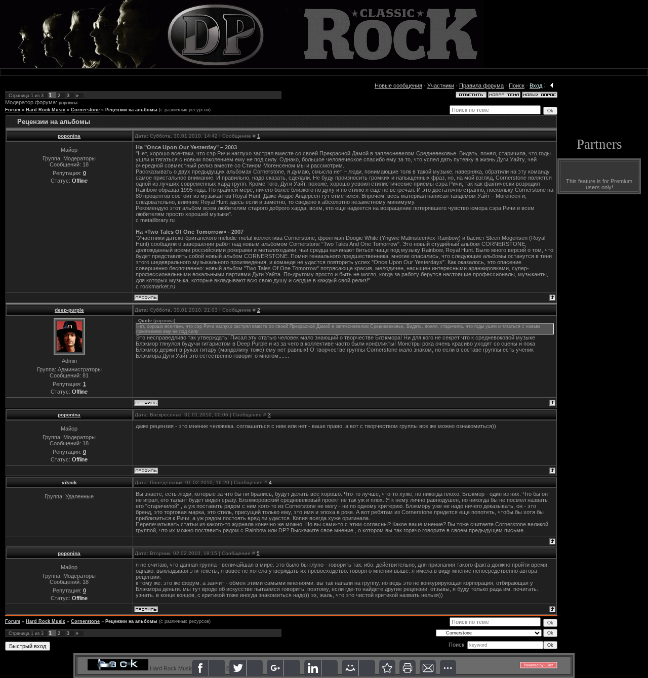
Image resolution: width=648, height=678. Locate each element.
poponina (68, 102)
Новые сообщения (398, 85)
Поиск (516, 85)
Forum (12, 109)
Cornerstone (85, 109)
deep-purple (69, 310)
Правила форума (481, 85)
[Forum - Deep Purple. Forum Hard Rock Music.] (387, 668)
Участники (440, 85)
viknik (69, 482)
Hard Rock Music (45, 109)
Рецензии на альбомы (131, 109)
